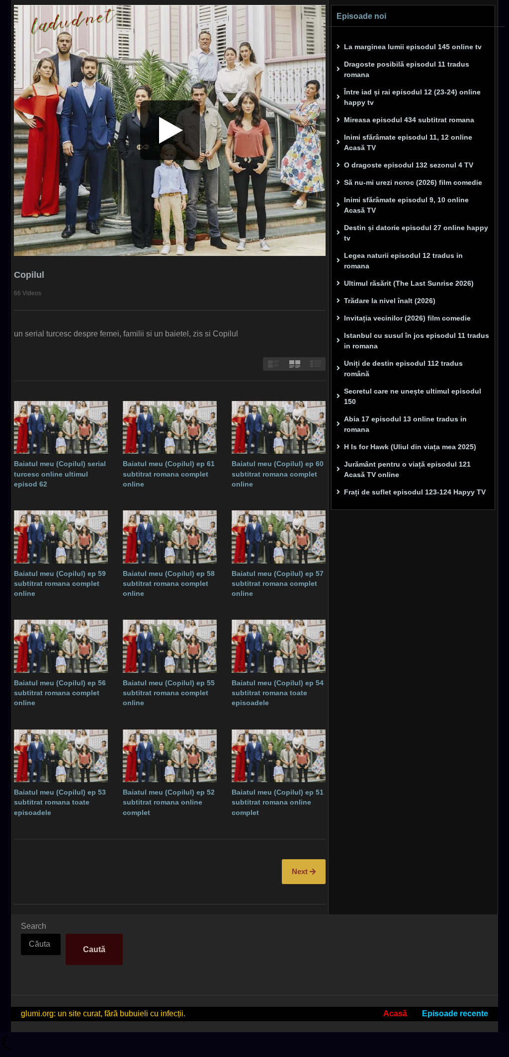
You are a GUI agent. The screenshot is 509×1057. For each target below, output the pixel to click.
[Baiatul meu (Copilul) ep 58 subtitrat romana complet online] (170, 536)
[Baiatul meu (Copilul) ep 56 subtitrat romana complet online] (61, 646)
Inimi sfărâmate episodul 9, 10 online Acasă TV (406, 205)
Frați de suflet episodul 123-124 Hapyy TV (415, 492)
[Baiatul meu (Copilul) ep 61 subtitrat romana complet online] (170, 427)
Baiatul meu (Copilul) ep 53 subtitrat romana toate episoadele (60, 802)
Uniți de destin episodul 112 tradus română (403, 368)
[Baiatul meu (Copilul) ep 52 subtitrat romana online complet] (170, 756)
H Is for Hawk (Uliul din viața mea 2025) (410, 447)
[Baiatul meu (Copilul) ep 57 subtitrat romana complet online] (279, 536)
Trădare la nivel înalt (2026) (389, 301)
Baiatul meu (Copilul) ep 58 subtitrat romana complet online (169, 583)
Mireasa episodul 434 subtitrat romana (409, 120)
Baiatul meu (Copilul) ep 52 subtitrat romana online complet (169, 802)
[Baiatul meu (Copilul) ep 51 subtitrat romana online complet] (279, 756)
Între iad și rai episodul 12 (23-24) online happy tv (412, 97)
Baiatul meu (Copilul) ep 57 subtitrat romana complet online (278, 583)
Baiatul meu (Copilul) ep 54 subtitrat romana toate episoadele (278, 693)
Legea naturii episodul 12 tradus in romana (403, 260)
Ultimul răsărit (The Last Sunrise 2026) (409, 283)
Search (33, 926)
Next (301, 871)
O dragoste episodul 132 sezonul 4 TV (408, 165)
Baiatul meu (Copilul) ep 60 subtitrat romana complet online (278, 474)
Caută (94, 949)
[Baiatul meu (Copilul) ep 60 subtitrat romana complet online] (279, 427)
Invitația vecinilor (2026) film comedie (407, 318)
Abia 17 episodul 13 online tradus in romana (405, 424)
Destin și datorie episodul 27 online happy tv (416, 233)
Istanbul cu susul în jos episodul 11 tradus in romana (416, 340)
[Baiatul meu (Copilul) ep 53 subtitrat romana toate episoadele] (61, 756)
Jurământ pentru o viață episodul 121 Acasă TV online (407, 469)
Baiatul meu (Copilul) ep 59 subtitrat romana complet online (60, 583)
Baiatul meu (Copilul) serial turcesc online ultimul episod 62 (60, 474)
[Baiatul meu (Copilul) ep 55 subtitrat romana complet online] (170, 646)
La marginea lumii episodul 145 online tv (413, 47)
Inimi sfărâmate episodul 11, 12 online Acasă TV (408, 142)
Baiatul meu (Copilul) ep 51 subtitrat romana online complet (278, 802)
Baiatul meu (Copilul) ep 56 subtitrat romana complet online (60, 693)
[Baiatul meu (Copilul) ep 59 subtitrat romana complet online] (61, 536)
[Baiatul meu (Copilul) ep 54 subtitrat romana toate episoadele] (279, 646)
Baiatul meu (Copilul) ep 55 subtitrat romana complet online (169, 693)
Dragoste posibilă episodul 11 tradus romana (406, 69)
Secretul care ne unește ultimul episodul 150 (412, 396)
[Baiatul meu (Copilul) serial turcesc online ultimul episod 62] (61, 427)
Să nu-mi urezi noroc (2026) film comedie (413, 182)
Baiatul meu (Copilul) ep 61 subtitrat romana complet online (169, 474)
